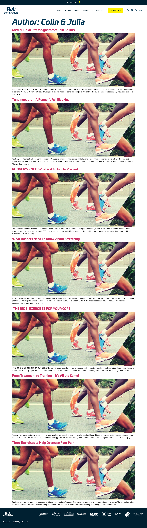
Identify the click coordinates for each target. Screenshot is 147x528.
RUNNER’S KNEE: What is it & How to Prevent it (46, 169)
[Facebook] (132, 10)
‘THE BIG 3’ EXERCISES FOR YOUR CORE (41, 308)
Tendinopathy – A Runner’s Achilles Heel (41, 99)
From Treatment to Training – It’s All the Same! (45, 375)
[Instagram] (127, 10)
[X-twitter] (136, 10)
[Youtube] (140, 10)
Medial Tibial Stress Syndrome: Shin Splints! (44, 29)
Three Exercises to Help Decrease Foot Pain (43, 442)
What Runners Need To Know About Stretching (46, 238)
